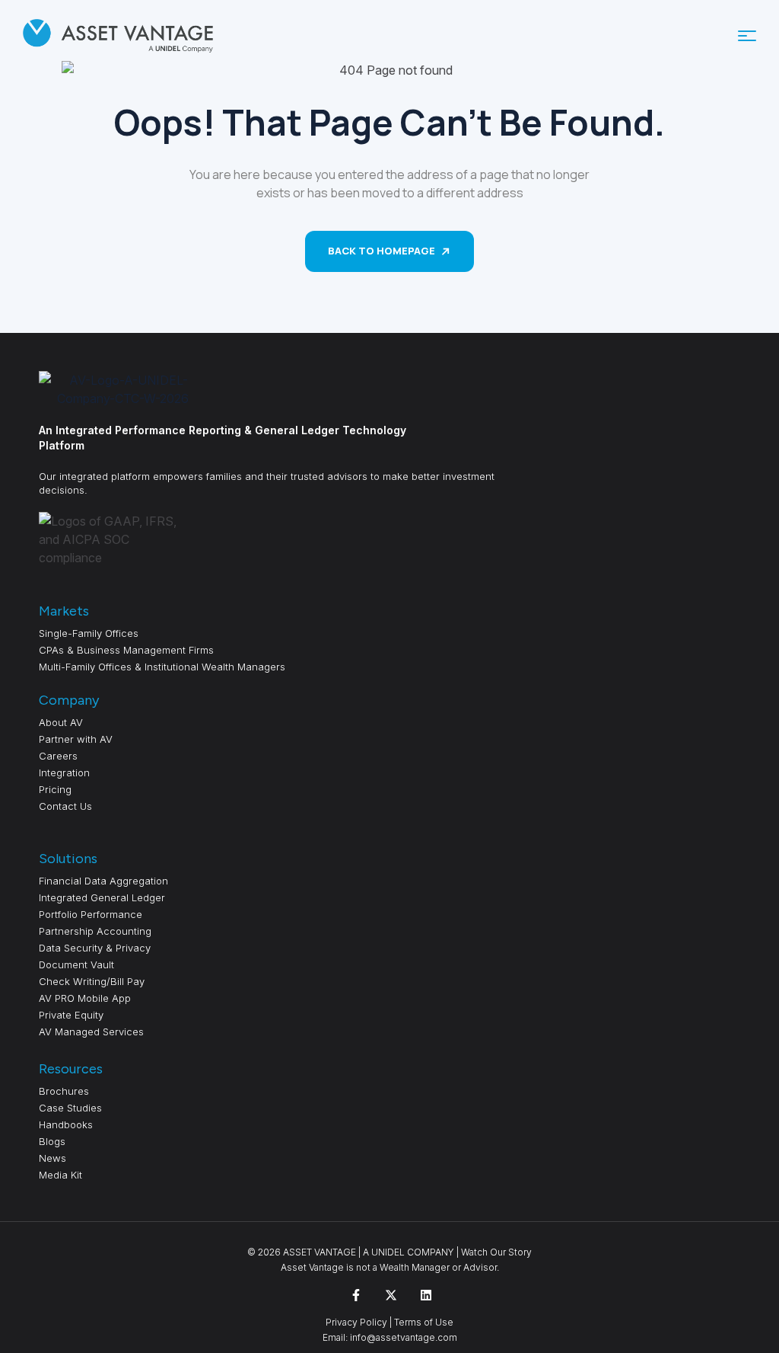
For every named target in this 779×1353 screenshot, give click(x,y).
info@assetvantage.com (402, 1337)
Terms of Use (423, 1322)
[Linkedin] (426, 1295)
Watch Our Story (496, 1252)
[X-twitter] (391, 1295)
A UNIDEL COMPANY (408, 1252)
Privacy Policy (356, 1322)
